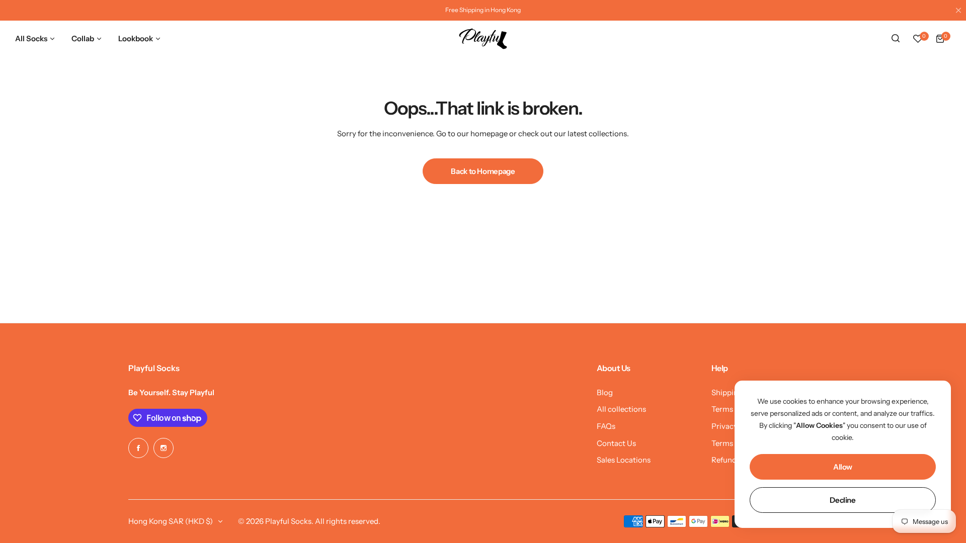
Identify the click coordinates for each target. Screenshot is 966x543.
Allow (842, 467)
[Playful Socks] (483, 39)
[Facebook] (138, 448)
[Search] (895, 39)
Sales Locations (624, 460)
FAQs (606, 426)
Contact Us (616, 443)
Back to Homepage (483, 171)
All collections (621, 409)
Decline (842, 500)
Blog (605, 392)
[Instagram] (163, 448)
